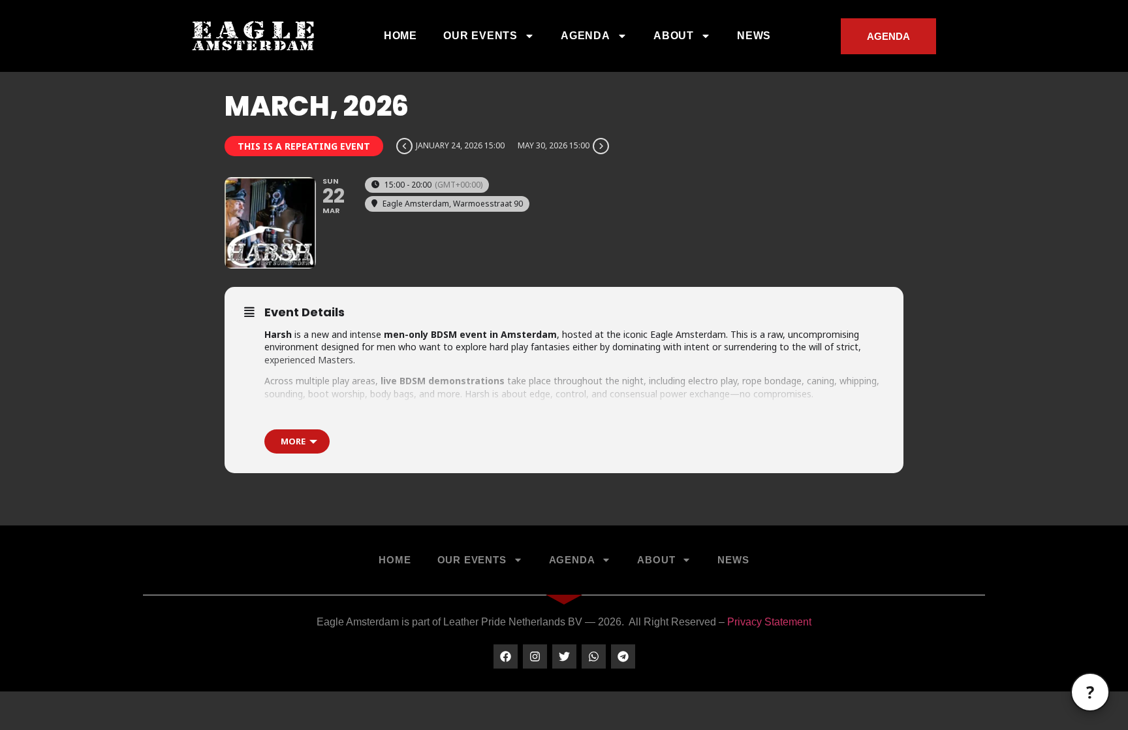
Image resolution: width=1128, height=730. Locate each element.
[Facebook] (506, 656)
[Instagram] (535, 656)
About (673, 35)
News (754, 35)
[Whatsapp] (594, 656)
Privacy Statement (769, 621)
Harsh (329, 415)
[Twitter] (564, 656)
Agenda (585, 35)
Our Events (480, 35)
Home (400, 35)
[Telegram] (623, 656)
